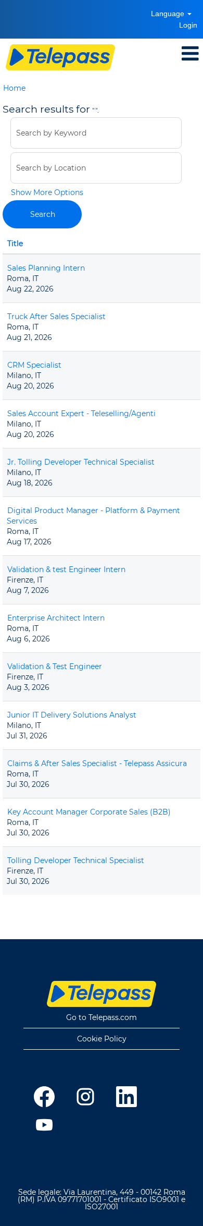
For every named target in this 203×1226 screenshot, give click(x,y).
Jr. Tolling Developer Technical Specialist (81, 462)
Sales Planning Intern (46, 268)
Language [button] (168, 13)
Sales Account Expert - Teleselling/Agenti (81, 413)
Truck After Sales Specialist (56, 316)
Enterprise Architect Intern (56, 618)
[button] (179, 53)
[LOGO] (60, 57)
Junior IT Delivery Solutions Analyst (71, 715)
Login (188, 25)
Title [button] (15, 243)
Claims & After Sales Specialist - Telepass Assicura (97, 763)
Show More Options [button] (47, 192)
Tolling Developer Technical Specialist (75, 860)
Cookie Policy (101, 1038)
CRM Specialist (34, 365)
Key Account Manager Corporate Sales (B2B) (89, 812)
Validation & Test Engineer (54, 666)
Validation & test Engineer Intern (66, 569)
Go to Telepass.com (101, 1017)
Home (14, 88)
